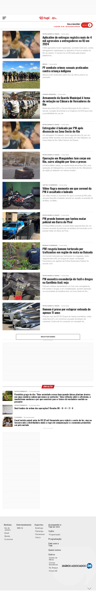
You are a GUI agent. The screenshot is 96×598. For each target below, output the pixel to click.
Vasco (38, 537)
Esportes (39, 525)
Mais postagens (48, 337)
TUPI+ (51, 531)
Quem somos (54, 550)
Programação (54, 534)
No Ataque (53, 568)
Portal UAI (53, 571)
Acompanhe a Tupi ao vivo (54, 526)
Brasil (6, 533)
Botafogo (39, 528)
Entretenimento (23, 525)
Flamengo (39, 531)
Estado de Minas (53, 559)
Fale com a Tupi (53, 544)
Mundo (7, 536)
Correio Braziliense (53, 564)
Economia (8, 539)
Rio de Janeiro (7, 529)
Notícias (8, 525)
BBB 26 (20, 528)
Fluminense (40, 534)
